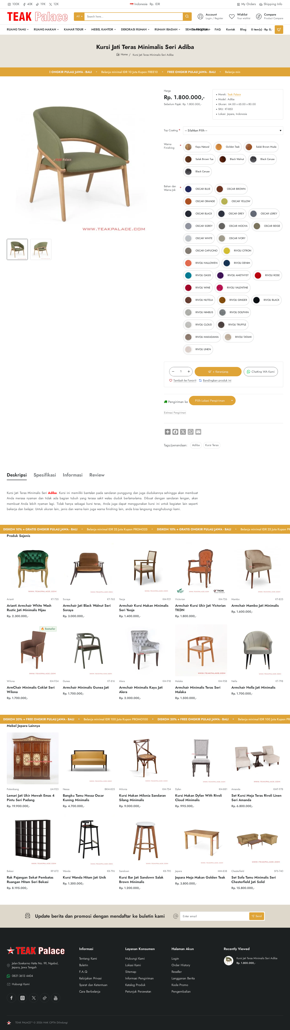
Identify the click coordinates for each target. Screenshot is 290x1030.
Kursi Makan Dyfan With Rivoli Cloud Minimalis (198, 797)
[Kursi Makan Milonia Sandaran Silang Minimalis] (145, 758)
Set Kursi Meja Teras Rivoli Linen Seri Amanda (256, 797)
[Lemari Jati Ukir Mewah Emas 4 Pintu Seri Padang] (33, 758)
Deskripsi (17, 475)
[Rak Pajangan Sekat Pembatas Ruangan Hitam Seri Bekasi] (33, 840)
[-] (173, 371)
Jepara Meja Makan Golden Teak (200, 877)
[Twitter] (33, 998)
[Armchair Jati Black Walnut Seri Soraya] (89, 568)
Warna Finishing (169, 146)
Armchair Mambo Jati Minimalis (255, 605)
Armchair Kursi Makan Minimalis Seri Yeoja (143, 607)
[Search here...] (187, 16)
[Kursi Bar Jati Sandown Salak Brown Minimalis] (145, 840)
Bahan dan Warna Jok (170, 188)
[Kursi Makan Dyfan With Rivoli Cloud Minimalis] (201, 758)
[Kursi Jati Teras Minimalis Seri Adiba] (229, 961)
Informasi (73, 475)
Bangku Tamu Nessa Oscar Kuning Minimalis (83, 797)
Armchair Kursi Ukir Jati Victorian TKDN (200, 607)
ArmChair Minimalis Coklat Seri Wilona (31, 689)
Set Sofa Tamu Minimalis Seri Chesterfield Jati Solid (253, 879)
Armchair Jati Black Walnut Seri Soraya (87, 607)
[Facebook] (11, 998)
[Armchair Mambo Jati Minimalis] (257, 568)
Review (96, 475)
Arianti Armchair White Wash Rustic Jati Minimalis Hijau (29, 607)
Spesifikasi (45, 475)
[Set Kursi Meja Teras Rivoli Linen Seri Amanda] (257, 758)
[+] (188, 371)
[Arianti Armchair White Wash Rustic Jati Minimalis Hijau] (33, 568)
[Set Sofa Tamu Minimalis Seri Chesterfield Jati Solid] (257, 840)
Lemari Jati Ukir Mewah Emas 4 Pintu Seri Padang (31, 797)
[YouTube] (55, 998)
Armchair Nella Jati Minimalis (253, 687)
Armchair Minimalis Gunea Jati (86, 687)
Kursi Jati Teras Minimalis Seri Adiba (257, 958)
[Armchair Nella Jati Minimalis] (257, 650)
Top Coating (171, 130)
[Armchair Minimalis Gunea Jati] (89, 650)
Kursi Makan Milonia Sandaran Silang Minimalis (142, 797)
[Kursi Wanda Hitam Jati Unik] (89, 840)
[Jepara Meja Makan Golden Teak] (201, 840)
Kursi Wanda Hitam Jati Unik (84, 877)
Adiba (196, 445)
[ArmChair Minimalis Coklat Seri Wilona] (33, 650)
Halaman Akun (183, 949)
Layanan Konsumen (140, 949)
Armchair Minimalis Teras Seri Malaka (197, 689)
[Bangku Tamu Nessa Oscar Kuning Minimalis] (89, 758)
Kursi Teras (211, 445)
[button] (218, 371)
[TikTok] (44, 998)
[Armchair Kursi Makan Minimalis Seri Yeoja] (145, 568)
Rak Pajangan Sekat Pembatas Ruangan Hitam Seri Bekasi (30, 879)
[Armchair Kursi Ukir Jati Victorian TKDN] (201, 568)
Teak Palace (234, 94)
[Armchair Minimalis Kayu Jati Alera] (145, 650)
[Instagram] (22, 998)
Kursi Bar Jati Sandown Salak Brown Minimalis (141, 879)
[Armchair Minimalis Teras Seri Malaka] (201, 650)
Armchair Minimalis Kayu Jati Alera (141, 689)
